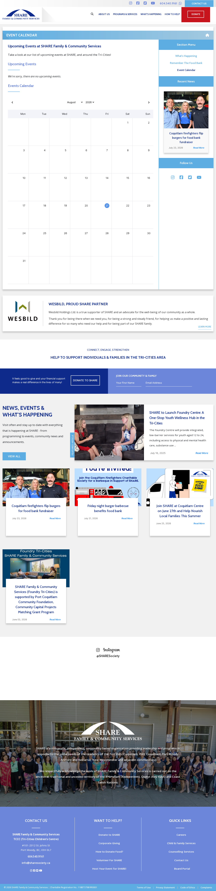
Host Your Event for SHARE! (109, 868)
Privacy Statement (165, 887)
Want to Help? (108, 820)
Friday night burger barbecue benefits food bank (108, 508)
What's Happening (151, 14)
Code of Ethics (187, 887)
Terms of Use (144, 887)
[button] (207, 42)
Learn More (204, 326)
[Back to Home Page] (207, 34)
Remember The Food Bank (186, 63)
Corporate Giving (109, 843)
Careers (181, 834)
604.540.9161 (169, 3)
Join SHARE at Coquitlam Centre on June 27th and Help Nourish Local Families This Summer (180, 511)
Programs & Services (125, 14)
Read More (198, 147)
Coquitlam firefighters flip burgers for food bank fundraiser (186, 137)
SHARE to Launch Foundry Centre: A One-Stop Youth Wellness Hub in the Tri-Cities (177, 417)
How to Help (172, 14)
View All (14, 456)
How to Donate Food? (109, 851)
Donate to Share (85, 380)
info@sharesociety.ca (36, 863)
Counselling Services (181, 851)
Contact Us (199, 3)
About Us (104, 14)
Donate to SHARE (109, 834)
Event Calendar (186, 70)
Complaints (206, 887)
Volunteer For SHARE (109, 860)
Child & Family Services (181, 843)
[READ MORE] (186, 109)
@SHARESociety (108, 656)
